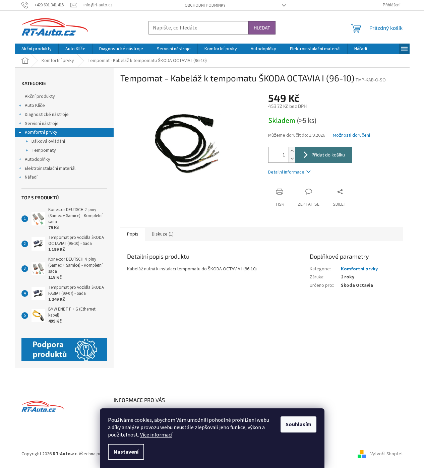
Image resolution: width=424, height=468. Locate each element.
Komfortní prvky (41, 132)
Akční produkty (40, 96)
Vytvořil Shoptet (386, 454)
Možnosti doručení (351, 135)
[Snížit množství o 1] (292, 158)
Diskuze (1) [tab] (163, 234)
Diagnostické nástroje (47, 114)
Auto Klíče (35, 105)
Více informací (156, 435)
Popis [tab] (132, 234)
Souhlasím (298, 424)
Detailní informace (286, 172)
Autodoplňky (37, 159)
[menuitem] (36, 49)
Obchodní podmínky (205, 5)
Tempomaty (44, 150)
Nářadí (31, 177)
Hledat (262, 27)
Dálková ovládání (48, 141)
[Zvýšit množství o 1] (292, 151)
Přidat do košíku (328, 154)
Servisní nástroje (42, 123)
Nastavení (126, 452)
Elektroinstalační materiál (50, 168)
